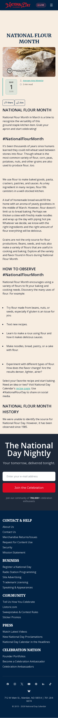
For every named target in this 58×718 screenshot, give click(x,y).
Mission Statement (14, 552)
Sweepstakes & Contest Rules (20, 612)
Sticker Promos (12, 617)
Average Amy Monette (33, 80)
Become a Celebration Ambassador (24, 661)
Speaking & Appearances (18, 587)
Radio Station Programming (19, 572)
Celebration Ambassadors (18, 666)
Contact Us (9, 532)
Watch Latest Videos (15, 631)
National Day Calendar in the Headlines (26, 642)
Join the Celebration (29, 488)
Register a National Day (17, 567)
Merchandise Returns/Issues (20, 537)
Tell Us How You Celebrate (19, 602)
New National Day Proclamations (23, 637)
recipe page (23, 388)
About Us (8, 527)
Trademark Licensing (15, 582)
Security (7, 547)
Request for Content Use (18, 542)
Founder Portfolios (14, 656)
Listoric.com (10, 607)
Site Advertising (12, 577)
